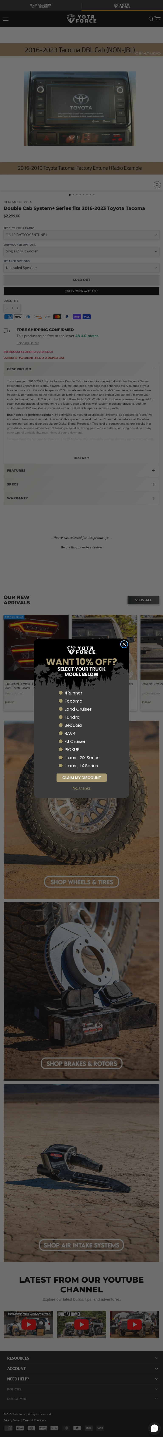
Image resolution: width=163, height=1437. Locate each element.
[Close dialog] (124, 644)
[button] (81, 777)
